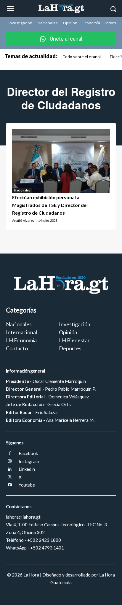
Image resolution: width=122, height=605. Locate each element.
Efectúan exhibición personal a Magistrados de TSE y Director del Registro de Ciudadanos (50, 205)
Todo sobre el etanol (81, 56)
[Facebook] (10, 454)
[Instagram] (10, 461)
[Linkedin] (10, 469)
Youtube (27, 484)
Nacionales (22, 190)
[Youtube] (10, 485)
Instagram (29, 461)
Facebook (28, 453)
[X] (10, 477)
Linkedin (27, 469)
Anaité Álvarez (23, 220)
